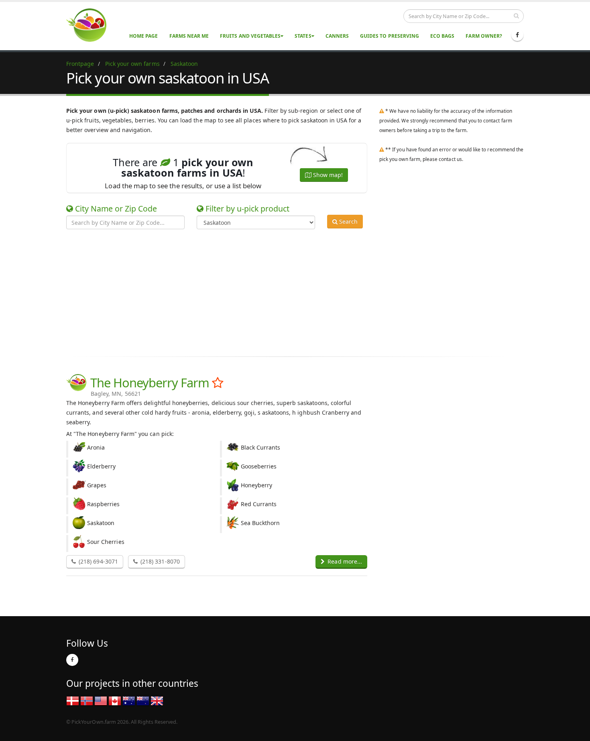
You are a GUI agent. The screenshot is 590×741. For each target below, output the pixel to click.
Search (348, 221)
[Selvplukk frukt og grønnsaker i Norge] (86, 700)
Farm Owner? (484, 36)
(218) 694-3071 (97, 561)
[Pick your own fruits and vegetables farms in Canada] (114, 700)
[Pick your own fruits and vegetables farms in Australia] (128, 700)
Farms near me (189, 36)
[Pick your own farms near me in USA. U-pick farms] (91, 24)
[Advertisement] (289, 291)
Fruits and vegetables (250, 36)
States (303, 36)
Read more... (344, 561)
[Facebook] (517, 35)
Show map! (327, 175)
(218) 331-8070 (159, 561)
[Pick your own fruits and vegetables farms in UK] (157, 700)
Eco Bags (442, 36)
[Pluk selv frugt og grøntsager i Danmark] (72, 700)
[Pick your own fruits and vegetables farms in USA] (100, 700)
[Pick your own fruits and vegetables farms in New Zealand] (142, 700)
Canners (337, 36)
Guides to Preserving (389, 36)
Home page (143, 36)
